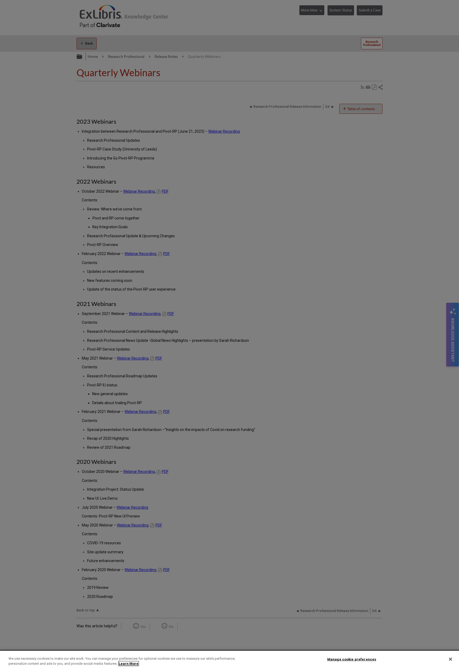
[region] (229, 660)
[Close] (450, 659)
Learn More (128, 664)
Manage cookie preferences (351, 659)
